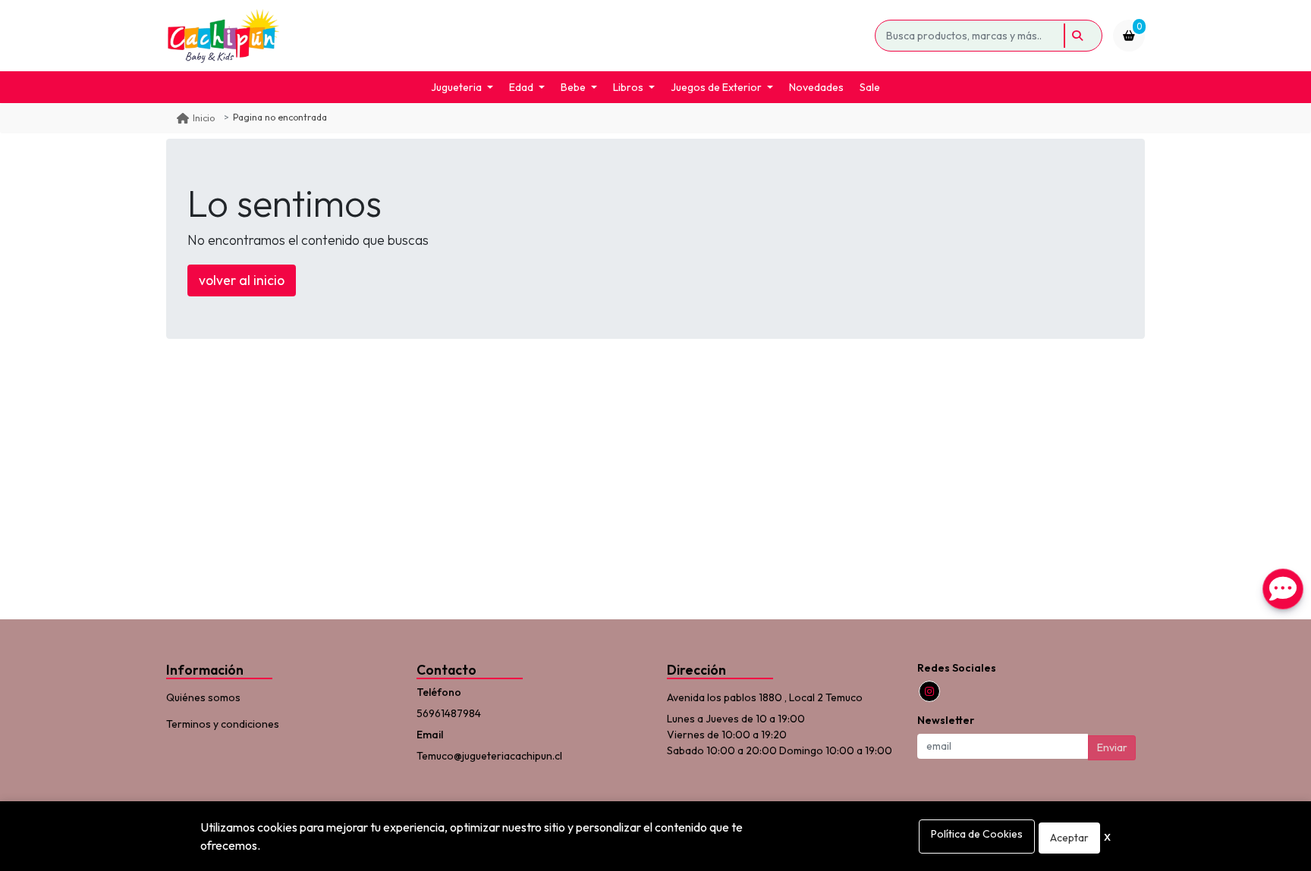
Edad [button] (521, 87)
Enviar (1112, 747)
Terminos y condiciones (222, 724)
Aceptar (1069, 837)
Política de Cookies (977, 834)
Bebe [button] (573, 87)
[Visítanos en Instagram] (929, 691)
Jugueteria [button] (456, 87)
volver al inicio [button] (242, 280)
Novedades (816, 87)
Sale (870, 87)
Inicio (204, 118)
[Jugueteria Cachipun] (517, 35)
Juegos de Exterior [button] (716, 87)
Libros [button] (628, 87)
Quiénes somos (203, 697)
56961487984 (449, 713)
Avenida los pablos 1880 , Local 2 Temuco (765, 697)
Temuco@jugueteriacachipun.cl (489, 756)
